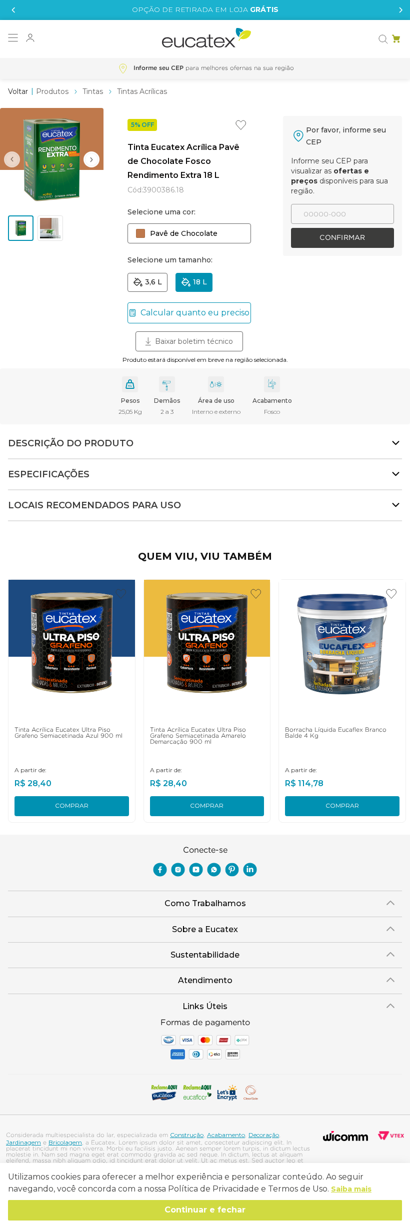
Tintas (92, 91)
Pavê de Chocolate (184, 233)
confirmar (343, 238)
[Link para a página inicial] (18, 91)
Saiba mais (351, 1189)
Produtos (52, 91)
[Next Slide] (398, 10)
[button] (13, 38)
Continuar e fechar (205, 1210)
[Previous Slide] (12, 10)
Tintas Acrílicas (142, 91)
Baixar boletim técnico (194, 341)
